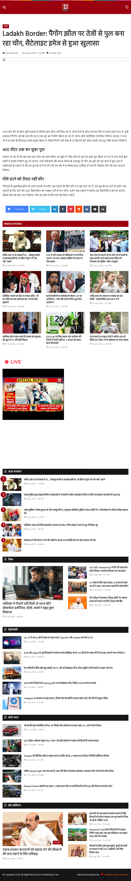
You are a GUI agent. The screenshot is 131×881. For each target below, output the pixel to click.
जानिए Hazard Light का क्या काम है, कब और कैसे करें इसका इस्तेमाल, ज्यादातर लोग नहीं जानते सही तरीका (69, 771)
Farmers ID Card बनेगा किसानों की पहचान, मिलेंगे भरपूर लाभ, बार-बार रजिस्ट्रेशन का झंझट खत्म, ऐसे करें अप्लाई (108, 833)
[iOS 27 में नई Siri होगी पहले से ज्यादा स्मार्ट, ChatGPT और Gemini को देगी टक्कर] (12, 642)
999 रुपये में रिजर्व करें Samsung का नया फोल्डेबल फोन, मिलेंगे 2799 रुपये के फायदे (60, 683)
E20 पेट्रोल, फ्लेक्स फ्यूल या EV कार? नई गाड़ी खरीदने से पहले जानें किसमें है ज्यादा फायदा (61, 741)
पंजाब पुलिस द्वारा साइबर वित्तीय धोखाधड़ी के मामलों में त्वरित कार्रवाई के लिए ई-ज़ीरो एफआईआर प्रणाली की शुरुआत (72, 495)
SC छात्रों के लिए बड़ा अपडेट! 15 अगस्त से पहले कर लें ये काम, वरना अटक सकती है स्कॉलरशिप (108, 584)
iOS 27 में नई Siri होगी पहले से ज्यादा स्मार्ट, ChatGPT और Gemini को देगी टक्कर (58, 638)
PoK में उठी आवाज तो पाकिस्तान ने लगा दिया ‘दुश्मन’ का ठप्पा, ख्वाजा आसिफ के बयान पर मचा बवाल (64, 258)
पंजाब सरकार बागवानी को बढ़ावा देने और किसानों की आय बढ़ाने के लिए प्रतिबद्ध (32, 852)
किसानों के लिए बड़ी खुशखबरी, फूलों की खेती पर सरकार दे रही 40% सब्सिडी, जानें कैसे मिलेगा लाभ (108, 849)
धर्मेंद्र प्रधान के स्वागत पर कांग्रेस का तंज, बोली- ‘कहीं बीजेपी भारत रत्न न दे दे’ (106, 297)
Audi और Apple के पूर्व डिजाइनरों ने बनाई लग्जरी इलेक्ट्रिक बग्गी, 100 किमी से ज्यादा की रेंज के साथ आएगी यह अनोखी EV (74, 653)
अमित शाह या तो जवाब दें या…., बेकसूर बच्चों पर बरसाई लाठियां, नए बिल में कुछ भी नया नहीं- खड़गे (21, 258)
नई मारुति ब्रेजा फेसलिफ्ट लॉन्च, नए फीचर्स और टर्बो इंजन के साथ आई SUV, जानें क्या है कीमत (62, 726)
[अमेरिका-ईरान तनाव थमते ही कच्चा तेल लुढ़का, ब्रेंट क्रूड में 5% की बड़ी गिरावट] (22, 323)
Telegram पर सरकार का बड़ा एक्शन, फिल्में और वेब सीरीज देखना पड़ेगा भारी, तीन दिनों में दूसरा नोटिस (66, 698)
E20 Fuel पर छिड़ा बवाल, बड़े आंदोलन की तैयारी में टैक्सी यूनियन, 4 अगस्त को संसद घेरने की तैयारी (63, 340)
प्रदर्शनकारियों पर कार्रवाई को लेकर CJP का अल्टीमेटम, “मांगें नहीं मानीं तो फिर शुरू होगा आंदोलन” (64, 299)
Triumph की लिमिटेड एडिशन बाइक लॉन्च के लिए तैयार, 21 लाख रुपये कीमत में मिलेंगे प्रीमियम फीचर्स (66, 756)
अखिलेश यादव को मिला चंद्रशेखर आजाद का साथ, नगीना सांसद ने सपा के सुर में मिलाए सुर (61, 525)
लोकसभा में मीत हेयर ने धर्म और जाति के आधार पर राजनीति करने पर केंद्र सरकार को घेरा (60, 540)
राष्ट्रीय (6, 26)
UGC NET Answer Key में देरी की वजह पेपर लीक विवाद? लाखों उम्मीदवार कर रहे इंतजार (108, 569)
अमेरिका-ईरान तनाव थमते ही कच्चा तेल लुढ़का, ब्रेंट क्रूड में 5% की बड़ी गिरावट (22, 338)
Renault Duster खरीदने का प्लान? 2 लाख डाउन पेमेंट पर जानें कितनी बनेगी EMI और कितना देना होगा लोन (68, 786)
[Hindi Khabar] (65, 7)
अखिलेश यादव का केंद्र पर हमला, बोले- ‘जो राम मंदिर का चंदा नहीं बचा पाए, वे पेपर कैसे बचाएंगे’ (21, 299)
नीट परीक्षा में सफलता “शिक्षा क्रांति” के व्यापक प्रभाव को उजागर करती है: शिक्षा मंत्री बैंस (108, 599)
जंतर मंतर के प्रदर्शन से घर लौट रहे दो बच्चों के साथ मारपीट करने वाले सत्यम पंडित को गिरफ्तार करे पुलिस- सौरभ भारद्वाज (109, 258)
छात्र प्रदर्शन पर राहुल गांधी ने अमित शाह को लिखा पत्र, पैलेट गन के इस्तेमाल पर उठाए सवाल (109, 338)
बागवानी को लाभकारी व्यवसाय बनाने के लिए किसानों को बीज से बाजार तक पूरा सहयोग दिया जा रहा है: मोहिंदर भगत (108, 817)
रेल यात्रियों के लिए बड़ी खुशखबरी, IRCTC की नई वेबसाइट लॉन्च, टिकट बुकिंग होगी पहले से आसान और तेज (68, 668)
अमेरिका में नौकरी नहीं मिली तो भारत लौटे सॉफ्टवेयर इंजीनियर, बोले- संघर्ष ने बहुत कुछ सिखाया (28, 608)
